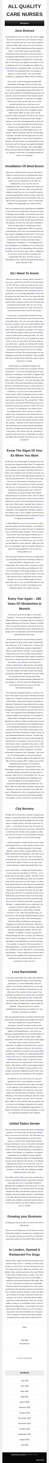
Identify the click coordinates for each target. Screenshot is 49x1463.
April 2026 (24, 1397)
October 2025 (24, 1429)
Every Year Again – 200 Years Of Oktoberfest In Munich (24, 603)
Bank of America (36, 501)
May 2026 (24, 1391)
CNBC (7, 854)
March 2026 (24, 1402)
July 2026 (24, 1381)
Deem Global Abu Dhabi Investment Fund (26, 515)
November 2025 (24, 1423)
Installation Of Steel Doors (24, 166)
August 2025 (24, 1440)
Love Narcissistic (24, 972)
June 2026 (24, 1386)
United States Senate (24, 1123)
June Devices (24, 30)
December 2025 (24, 1418)
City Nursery (24, 808)
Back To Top (40, 1460)
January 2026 (24, 1413)
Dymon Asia (30, 995)
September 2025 (24, 1434)
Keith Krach (9, 68)
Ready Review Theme (18, 1454)
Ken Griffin (14, 45)
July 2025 (24, 1445)
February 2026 (24, 1407)
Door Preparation (11, 245)
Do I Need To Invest (24, 273)
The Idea (24, 1340)
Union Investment (35, 288)
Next (24, 1327)
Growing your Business (24, 1216)
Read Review (24, 1344)
